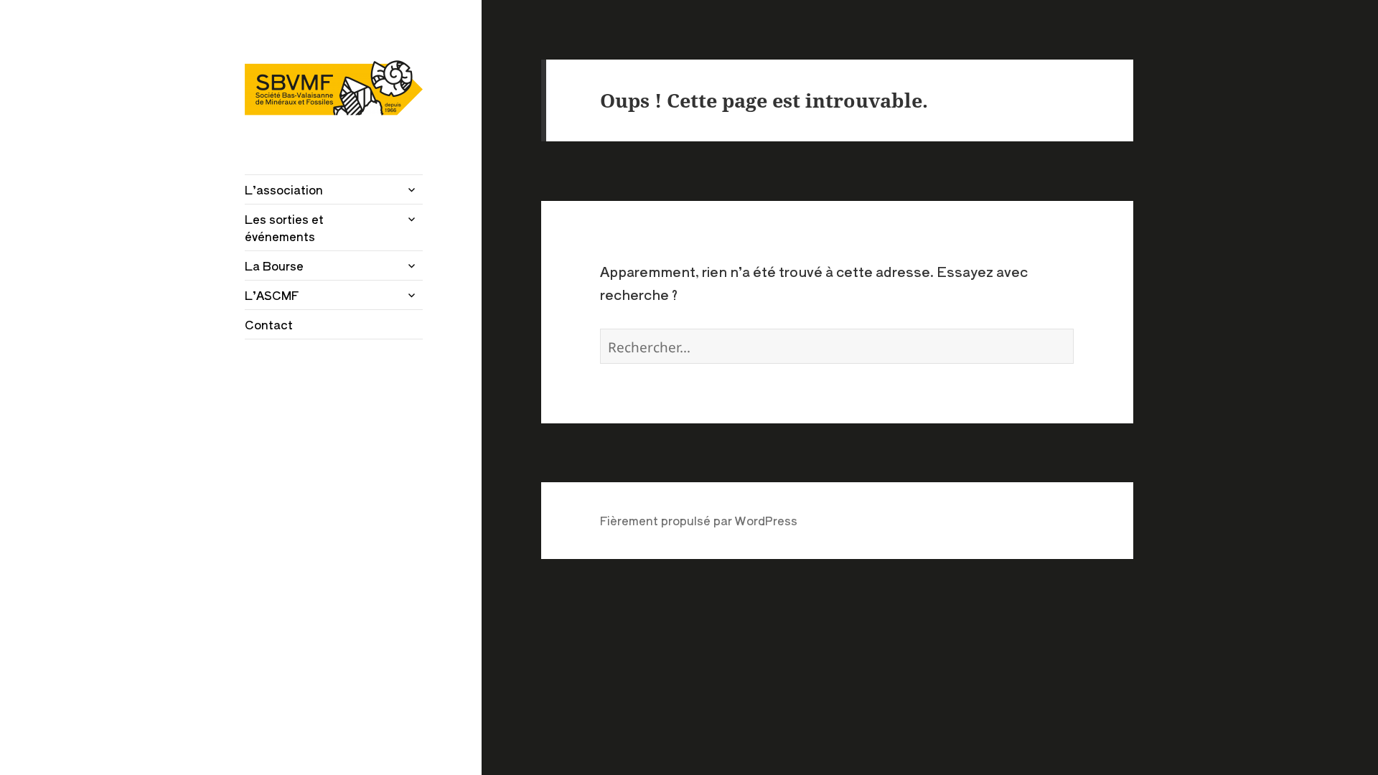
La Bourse (274, 265)
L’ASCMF (272, 295)
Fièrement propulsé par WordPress (698, 520)
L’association (284, 189)
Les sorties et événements (284, 227)
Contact (269, 324)
